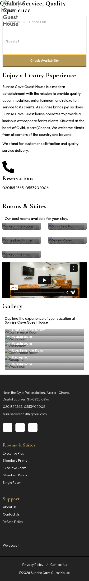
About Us (9, 507)
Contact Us (11, 514)
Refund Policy (13, 522)
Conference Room (29, 329)
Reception (21, 357)
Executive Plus (13, 453)
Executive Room (14, 468)
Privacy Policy (32, 564)
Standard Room (15, 475)
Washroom (22, 336)
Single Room (12, 482)
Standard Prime (15, 460)
